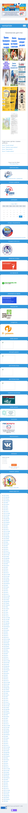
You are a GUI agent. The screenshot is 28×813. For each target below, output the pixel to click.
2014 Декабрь (6, 558)
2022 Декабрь (6, 730)
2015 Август (6, 572)
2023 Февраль (7, 734)
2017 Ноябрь (6, 621)
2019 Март (6, 650)
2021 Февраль (7, 691)
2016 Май (6, 588)
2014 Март (6, 542)
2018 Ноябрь (6, 642)
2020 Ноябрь (6, 686)
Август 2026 (14, 204)
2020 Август (6, 680)
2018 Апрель (6, 630)
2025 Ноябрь (6, 793)
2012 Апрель (6, 504)
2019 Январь (6, 646)
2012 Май (6, 506)
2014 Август (6, 551)
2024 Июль (6, 765)
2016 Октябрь (6, 597)
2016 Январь (6, 581)
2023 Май (6, 739)
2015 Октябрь (6, 576)
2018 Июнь (6, 633)
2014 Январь (6, 538)
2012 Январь (6, 499)
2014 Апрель (6, 543)
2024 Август (6, 766)
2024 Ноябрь (6, 772)
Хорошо (5, 460)
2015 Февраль (7, 561)
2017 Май (6, 610)
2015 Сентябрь (7, 574)
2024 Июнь (6, 763)
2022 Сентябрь (7, 725)
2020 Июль (6, 678)
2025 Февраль (7, 777)
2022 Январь (6, 711)
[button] (19, 4)
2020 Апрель (6, 673)
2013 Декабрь (6, 536)
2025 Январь (6, 775)
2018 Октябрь (6, 641)
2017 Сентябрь (7, 617)
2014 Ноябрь (6, 556)
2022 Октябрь (6, 727)
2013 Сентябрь (7, 531)
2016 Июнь (6, 590)
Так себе (5, 463)
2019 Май (6, 653)
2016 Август (6, 594)
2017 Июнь (6, 612)
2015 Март (6, 563)
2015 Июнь (6, 569)
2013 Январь (6, 520)
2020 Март (6, 671)
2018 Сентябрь (7, 639)
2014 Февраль (7, 540)
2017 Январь (6, 603)
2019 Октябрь (6, 662)
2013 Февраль (7, 522)
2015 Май (6, 567)
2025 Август (6, 788)
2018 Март (6, 628)
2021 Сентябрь (7, 704)
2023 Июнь (6, 741)
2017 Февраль (7, 605)
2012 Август (6, 511)
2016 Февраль (7, 583)
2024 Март (6, 757)
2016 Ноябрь (6, 599)
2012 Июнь (6, 508)
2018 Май (6, 632)
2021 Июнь (6, 698)
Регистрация (12, 164)
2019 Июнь (6, 655)
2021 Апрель (6, 695)
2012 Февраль (7, 500)
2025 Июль (6, 786)
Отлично (5, 458)
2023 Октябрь (6, 748)
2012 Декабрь (6, 518)
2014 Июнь (6, 547)
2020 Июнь (6, 677)
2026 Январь (6, 797)
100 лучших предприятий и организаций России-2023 (14, 237)
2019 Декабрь (6, 666)
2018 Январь (6, 624)
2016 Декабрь (6, 601)
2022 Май (6, 718)
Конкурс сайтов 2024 (14, 487)
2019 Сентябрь (7, 660)
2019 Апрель (6, 651)
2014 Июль (6, 549)
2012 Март (6, 502)
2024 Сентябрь (7, 768)
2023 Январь (6, 732)
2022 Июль (6, 722)
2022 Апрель (6, 716)
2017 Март (6, 606)
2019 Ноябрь (6, 664)
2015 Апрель (6, 565)
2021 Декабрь (6, 709)
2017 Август (6, 615)
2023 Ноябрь (6, 750)
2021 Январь (6, 689)
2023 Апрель (6, 738)
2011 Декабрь (6, 497)
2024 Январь (6, 754)
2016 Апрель (6, 587)
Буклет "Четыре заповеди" (8, 145)
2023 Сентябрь (7, 747)
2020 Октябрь (6, 684)
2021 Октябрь (6, 705)
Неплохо (5, 461)
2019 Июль (6, 657)
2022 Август (6, 723)
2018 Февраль (7, 626)
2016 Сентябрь (7, 596)
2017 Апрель (6, 608)
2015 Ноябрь (6, 578)
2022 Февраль (7, 713)
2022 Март (6, 714)
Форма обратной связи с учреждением (14, 178)
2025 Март (6, 779)
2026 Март (6, 801)
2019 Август (6, 659)
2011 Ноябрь (6, 495)
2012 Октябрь (6, 515)
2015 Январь (6, 560)
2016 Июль (6, 592)
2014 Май (6, 545)
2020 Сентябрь (7, 682)
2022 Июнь (6, 720)
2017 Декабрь (6, 623)
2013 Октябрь (6, 533)
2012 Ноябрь (6, 516)
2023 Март (6, 736)
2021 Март (6, 693)
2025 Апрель (6, 781)
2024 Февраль (7, 756)
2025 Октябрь (6, 792)
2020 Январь (6, 668)
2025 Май (6, 783)
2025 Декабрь (6, 795)
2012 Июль (6, 509)
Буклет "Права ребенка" (7, 149)
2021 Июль (6, 700)
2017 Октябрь (6, 619)
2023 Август (6, 745)
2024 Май (6, 761)
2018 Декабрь (6, 644)
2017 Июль (6, 614)
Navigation (7, 26)
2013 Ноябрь (6, 534)
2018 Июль (6, 635)
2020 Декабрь (6, 687)
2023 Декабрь (6, 752)
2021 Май (6, 696)
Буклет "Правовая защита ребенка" (10, 147)
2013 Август (6, 529)
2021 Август (6, 702)
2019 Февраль (7, 648)
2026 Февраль (7, 799)
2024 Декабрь (6, 774)
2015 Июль (6, 570)
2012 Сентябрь (7, 513)
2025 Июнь (6, 784)
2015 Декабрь (6, 579)
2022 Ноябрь (6, 729)
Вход (17, 164)
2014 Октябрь (6, 554)
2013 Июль (6, 527)
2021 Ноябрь (6, 707)
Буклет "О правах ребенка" (8, 151)
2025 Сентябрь (7, 790)
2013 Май (6, 525)
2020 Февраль (7, 669)
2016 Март (6, 585)
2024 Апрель (6, 759)
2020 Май (6, 675)
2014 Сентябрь (7, 552)
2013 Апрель (6, 524)
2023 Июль (6, 743)
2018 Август (6, 637)
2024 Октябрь (6, 770)
